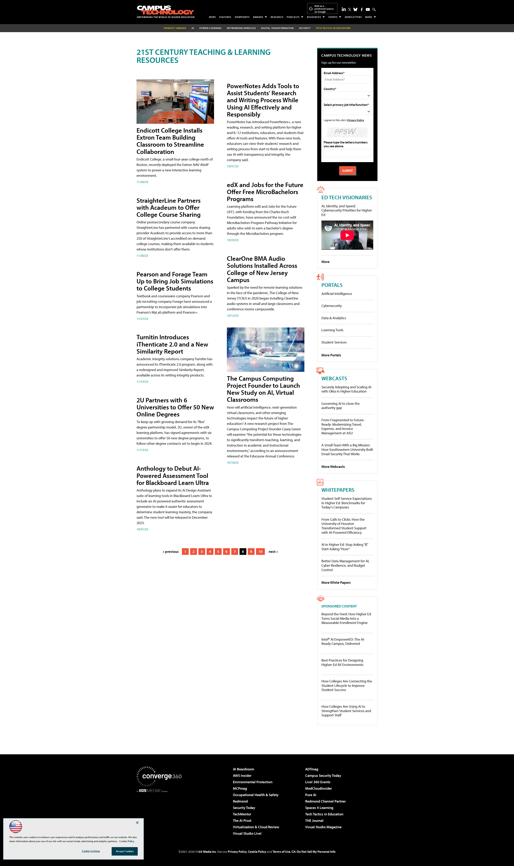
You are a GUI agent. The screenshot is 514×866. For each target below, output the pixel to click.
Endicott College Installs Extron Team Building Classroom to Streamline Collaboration (170, 140)
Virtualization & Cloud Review (256, 827)
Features (225, 16)
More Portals (331, 355)
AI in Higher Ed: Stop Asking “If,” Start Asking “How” (344, 546)
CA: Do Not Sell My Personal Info (314, 852)
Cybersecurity (331, 305)
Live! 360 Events (317, 782)
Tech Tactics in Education (324, 814)
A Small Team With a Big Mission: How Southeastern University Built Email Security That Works (347, 449)
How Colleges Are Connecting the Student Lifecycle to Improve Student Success (346, 685)
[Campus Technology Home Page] (166, 11)
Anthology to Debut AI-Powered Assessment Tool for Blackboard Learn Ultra (173, 475)
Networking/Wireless (241, 28)
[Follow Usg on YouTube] (368, 9)
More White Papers (336, 582)
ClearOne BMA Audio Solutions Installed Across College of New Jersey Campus (262, 269)
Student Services (334, 342)
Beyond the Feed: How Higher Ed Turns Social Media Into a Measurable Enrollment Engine (346, 618)
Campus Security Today (323, 775)
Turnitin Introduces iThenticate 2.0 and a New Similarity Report (172, 344)
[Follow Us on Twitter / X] (349, 9)
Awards (258, 16)
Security (305, 28)
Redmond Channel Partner (325, 801)
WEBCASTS (334, 378)
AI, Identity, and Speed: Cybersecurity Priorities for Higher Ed (346, 210)
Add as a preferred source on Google (324, 8)
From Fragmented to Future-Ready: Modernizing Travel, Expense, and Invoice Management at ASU (343, 426)
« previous (171, 551)
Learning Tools (332, 330)
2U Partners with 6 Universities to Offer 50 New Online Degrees (175, 407)
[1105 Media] (161, 812)
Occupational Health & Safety (255, 794)
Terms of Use (281, 852)
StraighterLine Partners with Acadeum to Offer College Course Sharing (169, 207)
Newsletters (353, 16)
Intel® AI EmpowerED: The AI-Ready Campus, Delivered (343, 641)
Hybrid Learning (210, 28)
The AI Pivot (242, 820)
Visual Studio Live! (247, 833)
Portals (332, 284)
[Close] (137, 822)
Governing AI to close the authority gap (340, 405)
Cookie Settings (91, 851)
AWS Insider (242, 775)
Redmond (240, 801)
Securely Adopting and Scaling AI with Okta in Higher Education (346, 389)
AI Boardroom (243, 769)
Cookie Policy (257, 852)
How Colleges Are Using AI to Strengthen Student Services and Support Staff (346, 710)
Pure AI (310, 794)
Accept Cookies (125, 851)
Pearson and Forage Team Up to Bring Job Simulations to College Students (175, 281)
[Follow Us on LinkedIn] (344, 9)
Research (277, 16)
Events (333, 16)
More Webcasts (333, 466)
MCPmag (240, 788)
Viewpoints (242, 16)
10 (260, 551)
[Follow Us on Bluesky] (355, 9)
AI (193, 28)
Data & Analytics (333, 318)
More (368, 16)
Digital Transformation (277, 28)
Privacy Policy (355, 120)
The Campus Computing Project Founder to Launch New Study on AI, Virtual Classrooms (263, 389)
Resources (314, 16)
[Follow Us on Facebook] (362, 9)
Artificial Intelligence (336, 293)
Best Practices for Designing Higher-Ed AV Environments (342, 662)
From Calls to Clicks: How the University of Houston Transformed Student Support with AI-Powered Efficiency (343, 526)
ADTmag (311, 769)
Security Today (244, 807)
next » (273, 551)
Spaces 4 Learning (319, 807)
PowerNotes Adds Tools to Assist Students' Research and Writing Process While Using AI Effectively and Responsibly (263, 100)
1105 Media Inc (205, 852)
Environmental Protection (252, 782)
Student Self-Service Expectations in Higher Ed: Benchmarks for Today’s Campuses (346, 502)
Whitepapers (337, 489)
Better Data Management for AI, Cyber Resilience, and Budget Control (345, 565)
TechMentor (242, 814)
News (212, 16)
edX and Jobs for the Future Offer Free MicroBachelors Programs (265, 192)
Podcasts (293, 16)
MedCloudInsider (318, 788)
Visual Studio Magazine (323, 827)
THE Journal (314, 820)
